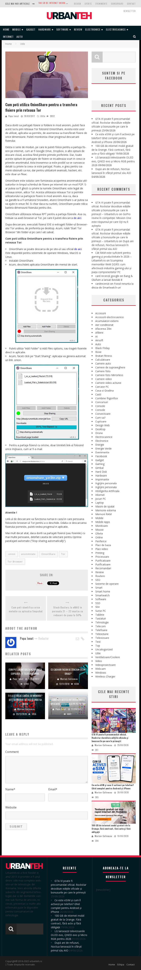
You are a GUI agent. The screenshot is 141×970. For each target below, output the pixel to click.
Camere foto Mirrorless (109, 375)
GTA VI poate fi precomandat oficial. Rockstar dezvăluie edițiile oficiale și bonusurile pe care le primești (110, 738)
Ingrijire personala (106, 483)
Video (98, 661)
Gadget (30, 29)
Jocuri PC (100, 498)
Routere (100, 576)
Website (11, 807)
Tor (63, 554)
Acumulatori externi (106, 321)
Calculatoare (102, 359)
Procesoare (102, 556)
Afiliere (99, 332)
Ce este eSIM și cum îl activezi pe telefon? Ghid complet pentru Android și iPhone (113, 138)
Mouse (99, 529)
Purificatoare (103, 560)
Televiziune (102, 634)
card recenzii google (107, 276)
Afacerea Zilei (103, 328)
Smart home (102, 591)
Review (78, 29)
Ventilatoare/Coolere (107, 657)
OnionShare (48, 554)
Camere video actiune (108, 383)
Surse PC (100, 611)
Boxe (98, 352)
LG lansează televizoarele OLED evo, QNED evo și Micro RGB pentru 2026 (113, 161)
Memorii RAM (103, 514)
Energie (99, 444)
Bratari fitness (103, 355)
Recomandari (103, 568)
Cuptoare (100, 421)
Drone (99, 433)
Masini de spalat (105, 506)
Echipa (120, 964)
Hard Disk (101, 471)
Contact (131, 3)
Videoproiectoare (105, 665)
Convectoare (103, 413)
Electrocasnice (116, 29)
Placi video (101, 549)
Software (62, 29)
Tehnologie (102, 622)
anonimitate (28, 554)
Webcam (100, 668)
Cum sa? (100, 417)
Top (97, 645)
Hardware (44, 29)
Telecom (100, 626)
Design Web (102, 425)
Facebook (101, 456)
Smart (98, 587)
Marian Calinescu (69, 678)
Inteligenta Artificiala (107, 491)
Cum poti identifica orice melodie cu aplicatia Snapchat (26, 609)
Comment (12, 752)
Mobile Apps (102, 522)
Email (52, 789)
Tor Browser (15, 561)
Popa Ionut (13, 116)
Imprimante (102, 479)
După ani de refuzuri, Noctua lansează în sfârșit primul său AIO (112, 245)
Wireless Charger (105, 676)
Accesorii (100, 313)
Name (10, 789)
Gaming (99, 464)
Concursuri (117, 3)
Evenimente (101, 3)
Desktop (100, 429)
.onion (11, 554)
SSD (97, 603)
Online (99, 537)
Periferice (100, 541)
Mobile (16, 29)
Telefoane (101, 630)
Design (77, 3)
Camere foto (103, 371)
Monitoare (101, 526)
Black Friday (102, 348)
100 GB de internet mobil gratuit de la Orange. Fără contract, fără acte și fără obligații (112, 149)
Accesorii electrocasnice (109, 317)
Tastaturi (100, 618)
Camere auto (103, 363)
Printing (99, 553)
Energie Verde (103, 448)
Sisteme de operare (107, 583)
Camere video (103, 379)
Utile (42, 116)
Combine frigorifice (106, 398)
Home (6, 29)
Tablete (99, 614)
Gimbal (99, 468)
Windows (100, 672)
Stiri (97, 607)
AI (96, 336)
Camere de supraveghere (110, 367)
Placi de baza (103, 545)
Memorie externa (105, 510)
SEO (97, 580)
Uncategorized (104, 649)
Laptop (99, 502)
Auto (20, 36)
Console (100, 406)
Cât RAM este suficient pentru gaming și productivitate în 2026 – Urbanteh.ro (112, 256)
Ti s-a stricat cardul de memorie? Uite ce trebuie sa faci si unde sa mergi (25, 700)
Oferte (88, 3)
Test (98, 641)
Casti (98, 394)
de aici (77, 218)
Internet (8, 36)
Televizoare (102, 638)
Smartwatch (102, 595)
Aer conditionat (104, 325)
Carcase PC (102, 386)
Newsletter (130, 11)
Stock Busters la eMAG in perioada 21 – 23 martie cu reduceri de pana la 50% (67, 611)
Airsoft (99, 340)
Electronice (92, 29)
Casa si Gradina (104, 390)
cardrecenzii (102, 283)
